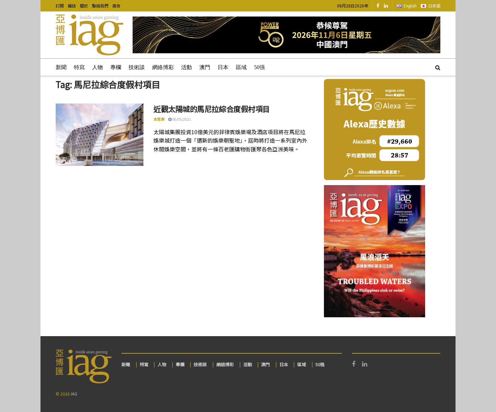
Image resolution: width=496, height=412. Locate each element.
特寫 (79, 67)
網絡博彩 (163, 67)
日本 (223, 67)
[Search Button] (437, 67)
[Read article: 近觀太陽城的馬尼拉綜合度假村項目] (99, 135)
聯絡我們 (100, 5)
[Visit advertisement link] (286, 35)
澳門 (204, 67)
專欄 (115, 67)
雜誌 (72, 5)
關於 (84, 5)
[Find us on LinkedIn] (386, 5)
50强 (259, 67)
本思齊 (159, 119)
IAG (74, 393)
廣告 (116, 5)
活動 (186, 67)
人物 (97, 67)
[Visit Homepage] (89, 35)
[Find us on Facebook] (378, 5)
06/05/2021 (181, 119)
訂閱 (60, 5)
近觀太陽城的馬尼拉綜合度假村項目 (212, 108)
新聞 (61, 67)
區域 (241, 67)
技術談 (137, 67)
